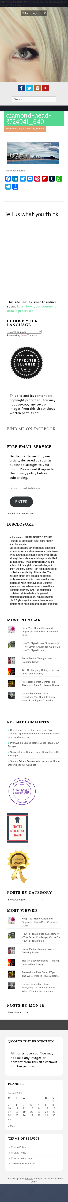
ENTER (21, 501)
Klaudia (40, 128)
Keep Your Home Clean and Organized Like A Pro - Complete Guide (40, 631)
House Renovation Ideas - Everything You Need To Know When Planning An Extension (38, 697)
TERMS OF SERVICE (23, 1163)
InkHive (29, 1178)
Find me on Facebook (31, 428)
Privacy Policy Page (22, 1158)
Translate (32, 335)
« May (11, 1126)
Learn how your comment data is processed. (31, 308)
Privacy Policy (18, 1152)
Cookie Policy (18, 1147)
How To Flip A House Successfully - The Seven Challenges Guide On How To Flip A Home (41, 647)
